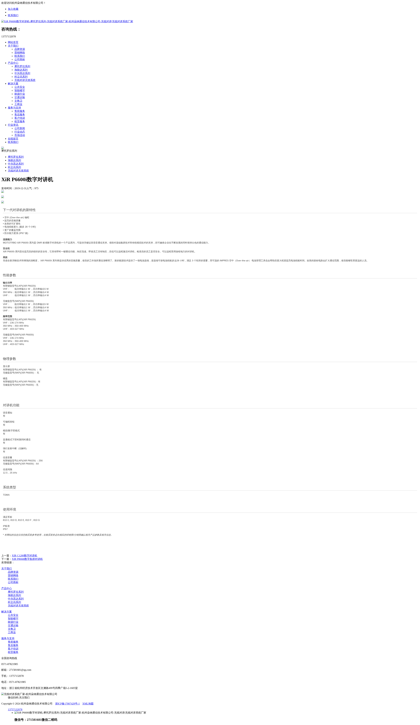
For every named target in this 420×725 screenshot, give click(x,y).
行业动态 (19, 131)
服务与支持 (14, 107)
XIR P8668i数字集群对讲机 (27, 559)
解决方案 (13, 83)
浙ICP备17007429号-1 (67, 703)
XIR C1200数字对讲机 (24, 555)
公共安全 (19, 87)
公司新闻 (19, 128)
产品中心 (13, 62)
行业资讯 (13, 124)
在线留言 (13, 138)
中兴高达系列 (22, 73)
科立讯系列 (21, 76)
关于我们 (13, 45)
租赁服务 (19, 121)
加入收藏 (13, 9)
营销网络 (19, 52)
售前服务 (19, 111)
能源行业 (19, 93)
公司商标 (19, 59)
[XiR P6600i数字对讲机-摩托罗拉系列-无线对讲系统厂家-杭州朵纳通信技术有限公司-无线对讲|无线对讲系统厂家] (67, 21)
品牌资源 (19, 49)
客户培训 (19, 118)
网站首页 (13, 42)
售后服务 (19, 114)
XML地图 (88, 703)
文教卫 (18, 100)
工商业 (18, 104)
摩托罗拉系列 (22, 66)
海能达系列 (21, 69)
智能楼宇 (19, 90)
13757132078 (15, 709)
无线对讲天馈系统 (24, 80)
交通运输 (19, 97)
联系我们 (13, 15)
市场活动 (19, 135)
